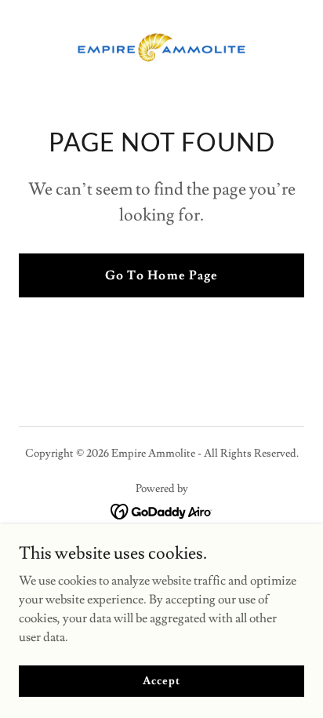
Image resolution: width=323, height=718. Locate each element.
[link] (161, 47)
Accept (161, 680)
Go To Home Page (161, 275)
